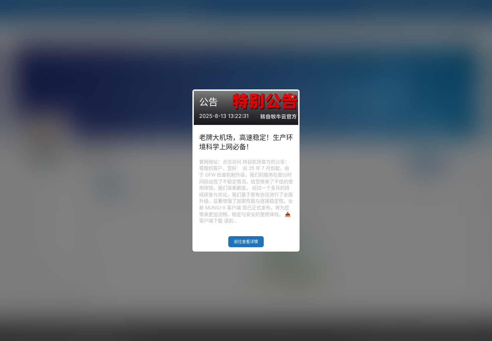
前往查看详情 (246, 241)
